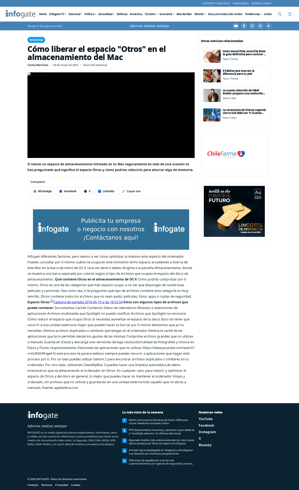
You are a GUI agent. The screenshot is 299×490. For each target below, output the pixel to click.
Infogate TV (56, 14)
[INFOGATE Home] (20, 14)
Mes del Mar (184, 14)
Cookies (75, 485)
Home (43, 14)
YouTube (206, 419)
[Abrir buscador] (280, 14)
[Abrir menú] (290, 14)
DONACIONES (241, 3)
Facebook (206, 425)
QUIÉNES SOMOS (262, 3)
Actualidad (105, 14)
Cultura (269, 14)
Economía (165, 14)
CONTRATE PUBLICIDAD (216, 3)
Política (89, 14)
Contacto (32, 485)
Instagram (207, 432)
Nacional (74, 14)
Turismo (150, 14)
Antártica (136, 14)
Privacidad (61, 485)
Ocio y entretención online (225, 14)
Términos (46, 485)
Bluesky (205, 445)
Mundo (199, 14)
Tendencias (252, 14)
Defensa (122, 14)
